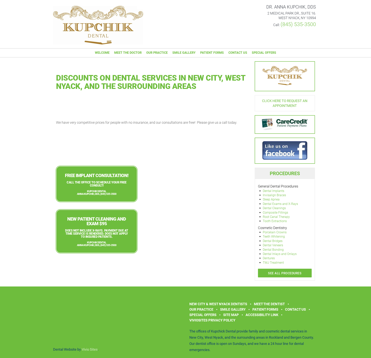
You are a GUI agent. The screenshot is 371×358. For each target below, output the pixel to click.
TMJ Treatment (273, 262)
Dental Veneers (273, 245)
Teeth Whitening (274, 236)
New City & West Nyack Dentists (218, 304)
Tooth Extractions (275, 221)
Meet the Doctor (128, 53)
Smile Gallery (184, 53)
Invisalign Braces (274, 195)
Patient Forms (212, 53)
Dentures (269, 258)
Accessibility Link (262, 315)
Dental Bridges (273, 241)
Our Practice (157, 53)
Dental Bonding (273, 249)
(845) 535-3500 (298, 24)
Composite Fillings (275, 212)
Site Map (231, 315)
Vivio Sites (90, 349)
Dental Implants (273, 191)
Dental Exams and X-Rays (280, 204)
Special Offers (264, 53)
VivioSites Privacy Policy (212, 320)
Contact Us (237, 53)
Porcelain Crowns (275, 232)
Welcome (102, 53)
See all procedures (284, 273)
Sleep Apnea (271, 199)
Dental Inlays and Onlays (280, 254)
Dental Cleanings (274, 208)
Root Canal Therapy (276, 217)
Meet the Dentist (269, 304)
